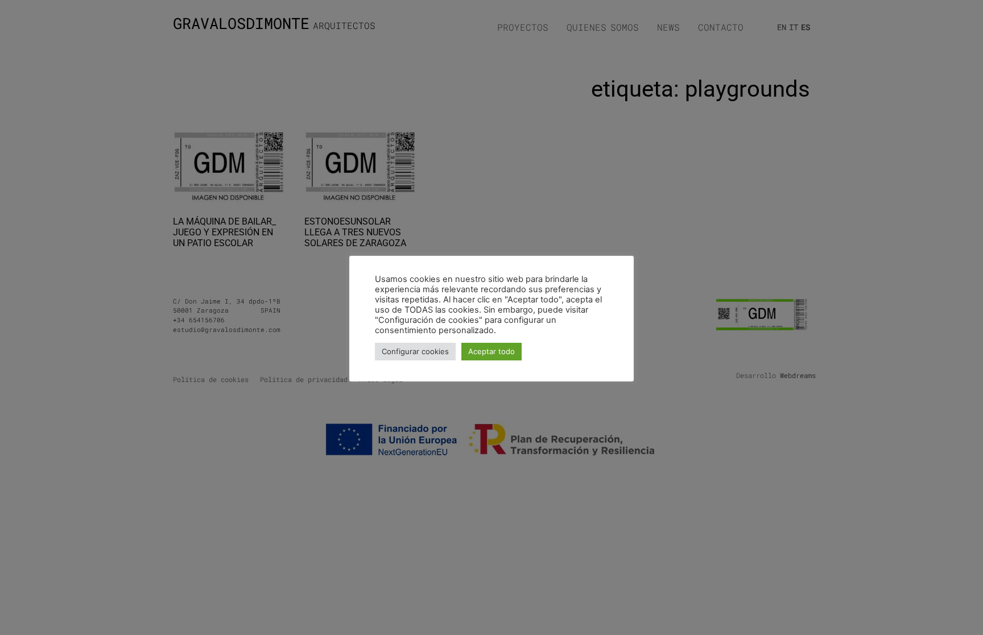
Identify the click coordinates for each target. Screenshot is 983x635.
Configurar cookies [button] (415, 351)
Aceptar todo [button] (491, 351)
